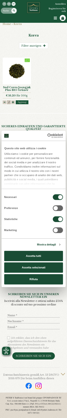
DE (13, 4)
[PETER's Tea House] (33, 8)
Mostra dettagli (46, 244)
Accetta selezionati (33, 267)
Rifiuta (33, 279)
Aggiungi (22, 102)
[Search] (13, 10)
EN (9, 4)
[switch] (58, 208)
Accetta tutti (33, 255)
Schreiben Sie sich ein (33, 356)
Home (7, 24)
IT (4, 4)
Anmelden (60, 4)
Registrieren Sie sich (57, 10)
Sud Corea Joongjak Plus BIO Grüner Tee (17, 90)
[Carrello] (63, 18)
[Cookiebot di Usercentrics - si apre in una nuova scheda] (48, 135)
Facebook (29, 386)
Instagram (38, 386)
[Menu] (55, 18)
